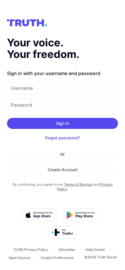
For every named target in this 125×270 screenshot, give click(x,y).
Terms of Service (78, 184)
